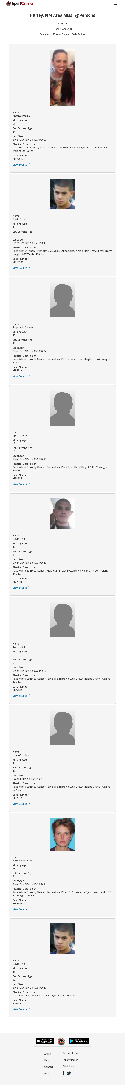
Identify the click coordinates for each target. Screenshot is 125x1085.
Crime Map (62, 23)
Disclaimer (68, 1066)
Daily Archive (78, 34)
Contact (48, 1067)
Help (47, 1060)
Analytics (67, 28)
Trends (57, 28)
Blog (47, 1073)
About (47, 1053)
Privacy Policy (70, 1059)
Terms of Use (70, 1053)
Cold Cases (45, 34)
